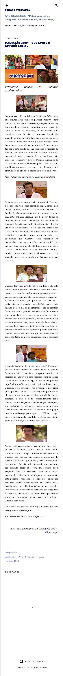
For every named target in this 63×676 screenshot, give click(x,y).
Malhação (39, 557)
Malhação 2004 (12, 561)
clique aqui (51, 532)
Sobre (8, 25)
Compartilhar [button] (11, 552)
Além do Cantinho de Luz (22, 557)
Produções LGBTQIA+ (25, 25)
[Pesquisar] (56, 5)
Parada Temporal (17, 10)
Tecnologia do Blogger (34, 661)
